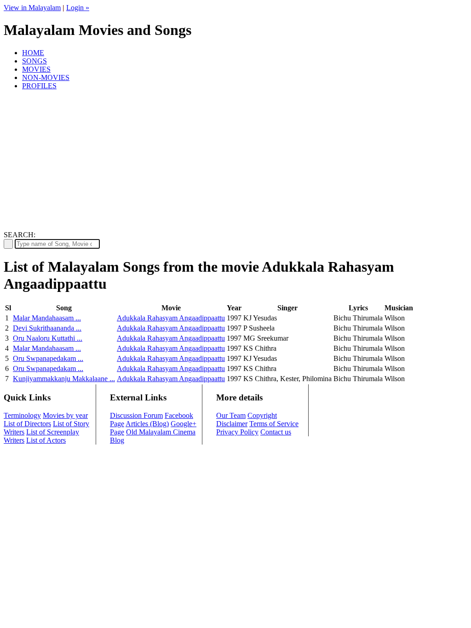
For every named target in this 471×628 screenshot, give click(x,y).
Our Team (231, 415)
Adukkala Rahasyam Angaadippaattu (171, 318)
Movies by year (65, 415)
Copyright (262, 415)
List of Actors (46, 440)
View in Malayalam (32, 7)
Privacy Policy (237, 432)
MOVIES (36, 69)
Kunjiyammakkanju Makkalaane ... (64, 379)
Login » (77, 7)
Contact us (275, 432)
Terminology (22, 415)
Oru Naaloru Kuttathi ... (47, 338)
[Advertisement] (235, 161)
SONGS (34, 61)
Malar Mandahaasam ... (47, 318)
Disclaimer (231, 424)
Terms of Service (274, 424)
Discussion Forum (136, 415)
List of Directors (27, 424)
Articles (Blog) (147, 424)
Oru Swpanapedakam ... (48, 358)
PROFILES (39, 86)
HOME (33, 53)
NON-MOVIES (45, 77)
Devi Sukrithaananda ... (47, 328)
